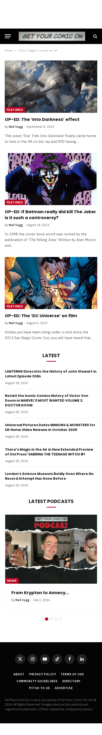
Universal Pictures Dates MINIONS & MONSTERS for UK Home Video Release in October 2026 (50, 427)
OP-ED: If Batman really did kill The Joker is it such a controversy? (50, 214)
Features (15, 110)
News (12, 580)
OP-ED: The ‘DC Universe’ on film (41, 316)
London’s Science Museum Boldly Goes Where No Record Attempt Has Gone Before (49, 476)
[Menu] (8, 36)
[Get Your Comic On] (52, 36)
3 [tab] (51, 619)
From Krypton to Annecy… (40, 593)
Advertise (64, 688)
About (18, 674)
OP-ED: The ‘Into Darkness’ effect (42, 119)
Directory (71, 681)
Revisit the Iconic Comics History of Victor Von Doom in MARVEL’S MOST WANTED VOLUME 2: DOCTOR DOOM (46, 400)
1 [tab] (42, 619)
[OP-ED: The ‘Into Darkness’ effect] (51, 86)
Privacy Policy (42, 674)
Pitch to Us (39, 688)
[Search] (94, 36)
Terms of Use (72, 674)
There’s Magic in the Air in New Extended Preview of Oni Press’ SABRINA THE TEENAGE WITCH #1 (49, 452)
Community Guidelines (37, 681)
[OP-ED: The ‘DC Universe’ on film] (51, 283)
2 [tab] (46, 619)
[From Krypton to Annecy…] (51, 549)
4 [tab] (55, 619)
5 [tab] (60, 619)
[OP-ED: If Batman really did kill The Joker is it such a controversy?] (51, 179)
